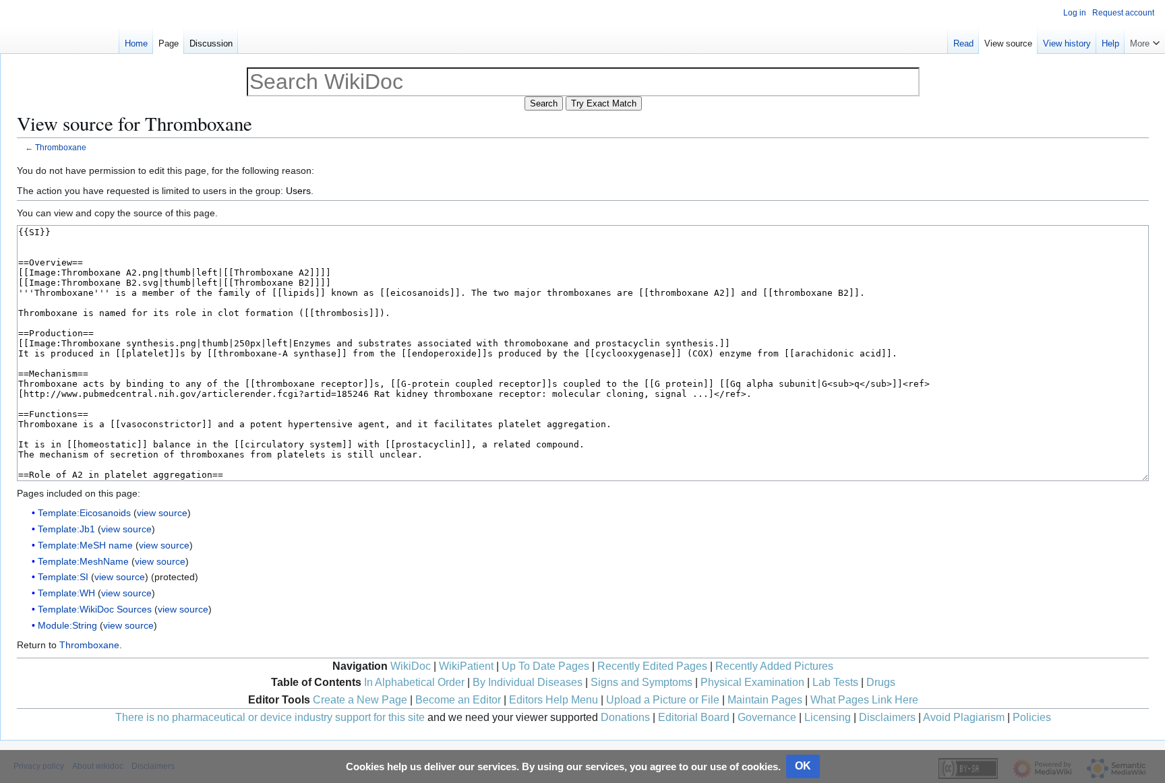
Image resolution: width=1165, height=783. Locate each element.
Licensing (827, 717)
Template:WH (66, 593)
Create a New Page (360, 700)
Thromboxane (60, 147)
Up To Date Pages (545, 666)
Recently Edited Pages (652, 666)
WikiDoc (410, 666)
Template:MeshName (83, 561)
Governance (767, 717)
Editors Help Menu (553, 700)
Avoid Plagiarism (964, 717)
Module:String (67, 625)
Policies (1032, 717)
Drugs (880, 682)
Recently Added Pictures (774, 666)
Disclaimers (887, 717)
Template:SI (63, 576)
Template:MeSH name (85, 545)
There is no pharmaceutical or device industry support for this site (270, 717)
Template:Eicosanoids (84, 512)
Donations (625, 717)
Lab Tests (835, 682)
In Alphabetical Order (414, 682)
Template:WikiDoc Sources (95, 609)
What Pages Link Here (864, 700)
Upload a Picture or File (662, 700)
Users (298, 190)
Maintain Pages (764, 700)
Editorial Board (693, 717)
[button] (1145, 40)
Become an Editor (458, 700)
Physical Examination (752, 682)
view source (162, 512)
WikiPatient (466, 666)
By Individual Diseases (527, 682)
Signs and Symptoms (641, 682)
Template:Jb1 (66, 529)
